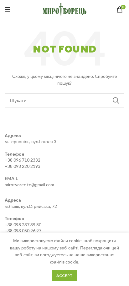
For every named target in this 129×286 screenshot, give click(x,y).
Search (116, 100)
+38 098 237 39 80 (23, 224)
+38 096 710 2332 (22, 160)
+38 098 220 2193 (22, 166)
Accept (64, 275)
